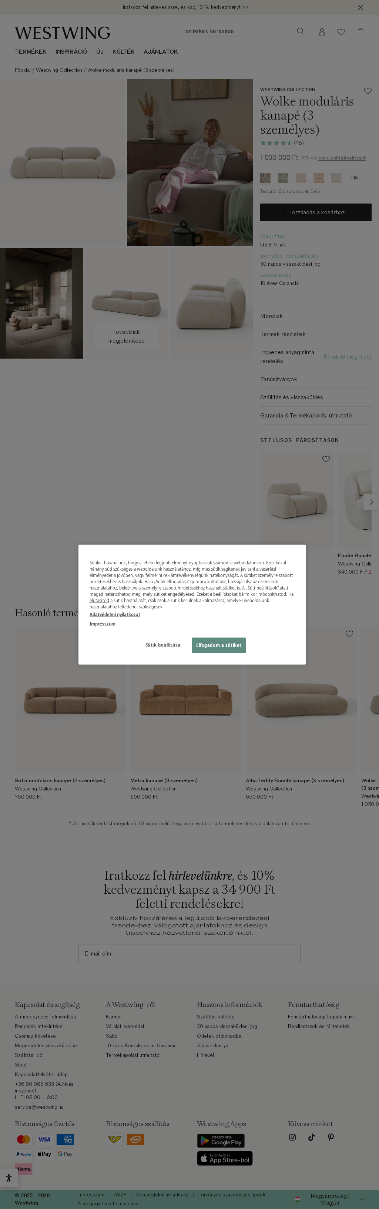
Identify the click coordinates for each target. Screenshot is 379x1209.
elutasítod (99, 600)
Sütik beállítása (163, 645)
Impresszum (102, 624)
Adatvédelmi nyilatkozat (115, 614)
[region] (192, 604)
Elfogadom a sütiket (219, 645)
